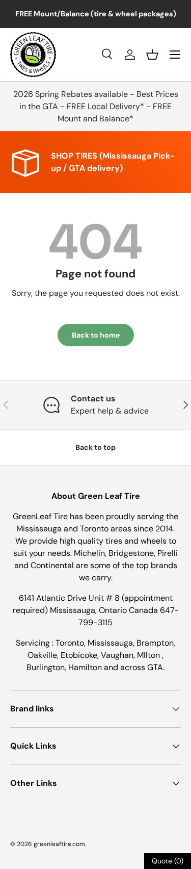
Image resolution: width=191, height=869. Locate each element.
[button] (152, 54)
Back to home (96, 335)
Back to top (95, 447)
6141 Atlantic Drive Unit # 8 (70, 598)
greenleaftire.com (59, 844)
